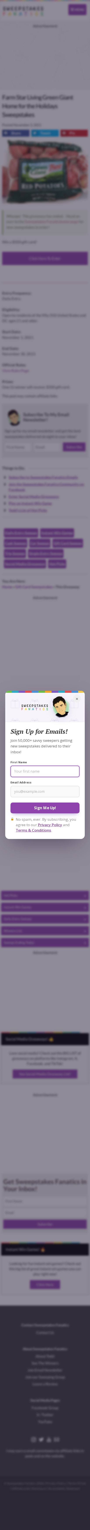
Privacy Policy (50, 824)
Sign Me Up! (45, 807)
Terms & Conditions (33, 830)
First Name (18, 762)
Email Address (20, 782)
